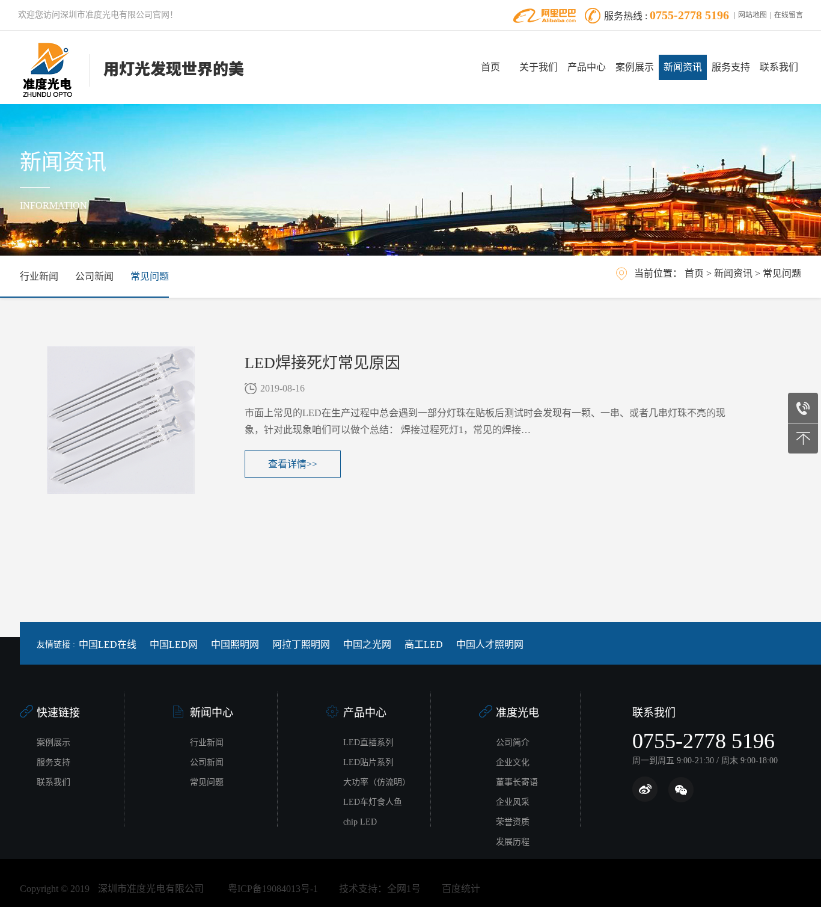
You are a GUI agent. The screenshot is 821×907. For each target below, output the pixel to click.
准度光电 (517, 713)
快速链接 (58, 713)
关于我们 (538, 67)
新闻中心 (211, 713)
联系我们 (779, 67)
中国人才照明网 (489, 644)
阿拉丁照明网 (301, 644)
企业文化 (513, 762)
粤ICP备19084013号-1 (273, 889)
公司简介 (513, 742)
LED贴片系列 (368, 762)
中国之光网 (367, 644)
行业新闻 (39, 276)
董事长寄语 (517, 782)
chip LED (360, 821)
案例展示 (634, 67)
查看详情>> (292, 464)
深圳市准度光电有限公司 (151, 889)
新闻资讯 (683, 67)
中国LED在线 (107, 644)
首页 (490, 67)
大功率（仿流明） (376, 782)
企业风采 (513, 802)
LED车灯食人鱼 (372, 802)
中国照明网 (235, 644)
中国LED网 (174, 644)
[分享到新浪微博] (645, 789)
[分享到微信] (681, 789)
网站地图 (752, 15)
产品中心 (586, 67)
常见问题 (149, 276)
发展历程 (513, 841)
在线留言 (788, 15)
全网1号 (404, 889)
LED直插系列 (368, 742)
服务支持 (731, 67)
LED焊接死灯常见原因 (322, 363)
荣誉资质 (513, 821)
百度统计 (461, 889)
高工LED (423, 644)
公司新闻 (94, 276)
